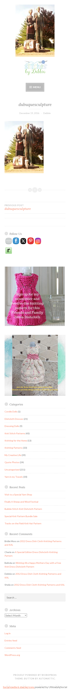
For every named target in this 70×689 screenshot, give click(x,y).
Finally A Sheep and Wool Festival (21, 501)
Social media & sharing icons (19, 687)
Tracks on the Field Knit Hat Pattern (23, 523)
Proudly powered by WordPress (35, 675)
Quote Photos (12, 462)
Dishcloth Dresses (14, 418)
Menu (37, 87)
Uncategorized (12, 469)
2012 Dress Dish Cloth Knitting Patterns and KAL (39, 584)
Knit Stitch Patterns (15, 433)
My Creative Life (13, 455)
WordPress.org (12, 655)
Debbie (47, 113)
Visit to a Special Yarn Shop (18, 494)
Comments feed (13, 647)
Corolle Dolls (11, 411)
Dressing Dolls (12, 426)
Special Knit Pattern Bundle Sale (21, 516)
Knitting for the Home (16, 440)
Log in (8, 633)
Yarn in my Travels (14, 476)
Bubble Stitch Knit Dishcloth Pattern (23, 508)
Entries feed (11, 640)
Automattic (47, 678)
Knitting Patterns (14, 447)
